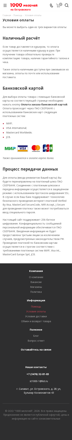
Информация (36, 300)
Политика (36, 291)
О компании (36, 277)
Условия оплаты (36, 311)
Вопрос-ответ (36, 340)
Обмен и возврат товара (36, 321)
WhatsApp (39, 357)
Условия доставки (36, 316)
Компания (36, 271)
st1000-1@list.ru (39, 381)
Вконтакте (30, 357)
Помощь (36, 306)
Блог (36, 335)
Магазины (36, 287)
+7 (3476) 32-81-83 (38, 374)
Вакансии (36, 282)
